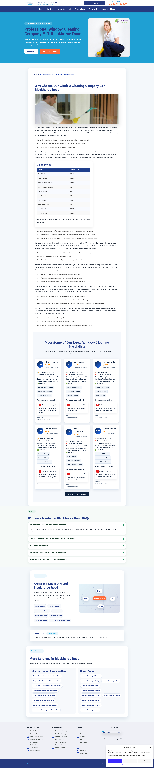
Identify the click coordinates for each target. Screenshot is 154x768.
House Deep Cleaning (61, 731)
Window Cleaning (35, 745)
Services (50, 9)
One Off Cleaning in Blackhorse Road (45, 705)
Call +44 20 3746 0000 (50, 51)
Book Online (31, 51)
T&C (81, 747)
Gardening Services (60, 742)
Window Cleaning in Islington (91, 700)
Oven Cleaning (34, 742)
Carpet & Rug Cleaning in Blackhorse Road (46, 681)
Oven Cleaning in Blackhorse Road (44, 695)
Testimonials (93, 9)
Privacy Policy (125, 764)
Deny (129, 761)
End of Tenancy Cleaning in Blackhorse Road (47, 685)
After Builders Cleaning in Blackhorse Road (46, 676)
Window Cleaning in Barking (90, 685)
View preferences (144, 761)
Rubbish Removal (60, 747)
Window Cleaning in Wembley (91, 705)
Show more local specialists (77, 494)
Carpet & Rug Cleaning (36, 739)
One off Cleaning (34, 731)
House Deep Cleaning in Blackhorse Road (46, 710)
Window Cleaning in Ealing (111, 695)
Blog (81, 739)
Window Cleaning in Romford (91, 690)
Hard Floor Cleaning (60, 734)
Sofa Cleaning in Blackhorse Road (43, 700)
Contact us (83, 745)
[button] (150, 747)
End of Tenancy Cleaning (37, 736)
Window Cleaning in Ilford (111, 681)
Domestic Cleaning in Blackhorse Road (45, 690)
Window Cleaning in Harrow (90, 710)
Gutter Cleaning (59, 739)
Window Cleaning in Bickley (90, 681)
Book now (94, 3)
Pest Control (58, 745)
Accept (115, 761)
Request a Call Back (108, 9)
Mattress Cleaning (35, 750)
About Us (61, 9)
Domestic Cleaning (35, 734)
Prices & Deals (80, 9)
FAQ (70, 9)
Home (41, 9)
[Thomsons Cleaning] (42, 3)
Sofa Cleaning (34, 747)
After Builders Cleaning (61, 736)
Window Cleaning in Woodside (91, 676)
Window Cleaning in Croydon (91, 695)
